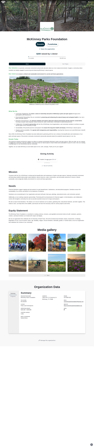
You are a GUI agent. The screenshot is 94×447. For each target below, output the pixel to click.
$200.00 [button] (54, 159)
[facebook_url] (64, 309)
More (48, 275)
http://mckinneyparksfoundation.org (73, 305)
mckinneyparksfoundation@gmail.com (73, 301)
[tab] (27, 64)
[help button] (91, 444)
